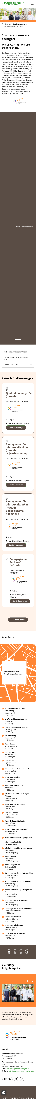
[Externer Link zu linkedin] (21, 953)
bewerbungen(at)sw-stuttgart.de (18, 1069)
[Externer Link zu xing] (27, 953)
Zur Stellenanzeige (16, 427)
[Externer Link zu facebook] (9, 953)
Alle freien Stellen (18, 620)
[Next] (32, 981)
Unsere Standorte (11, 365)
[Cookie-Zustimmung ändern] (3, 1092)
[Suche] (29, 4)
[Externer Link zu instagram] (15, 953)
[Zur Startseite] (13, 3)
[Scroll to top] (31, 1094)
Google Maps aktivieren (13, 674)
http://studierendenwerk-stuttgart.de (21, 1071)
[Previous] (28, 981)
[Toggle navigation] (32, 4)
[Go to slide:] (9, 340)
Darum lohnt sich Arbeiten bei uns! (16, 358)
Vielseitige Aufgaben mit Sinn (15, 352)
